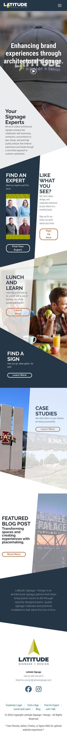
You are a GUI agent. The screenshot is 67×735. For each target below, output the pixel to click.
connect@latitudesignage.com (37, 680)
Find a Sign (33, 705)
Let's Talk (50, 709)
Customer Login (14, 705)
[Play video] (33, 71)
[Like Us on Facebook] (28, 689)
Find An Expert (51, 705)
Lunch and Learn (22, 709)
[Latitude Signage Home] (15, 5)
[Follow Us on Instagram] (38, 689)
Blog (38, 709)
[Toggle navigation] (60, 5)
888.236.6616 (37, 676)
